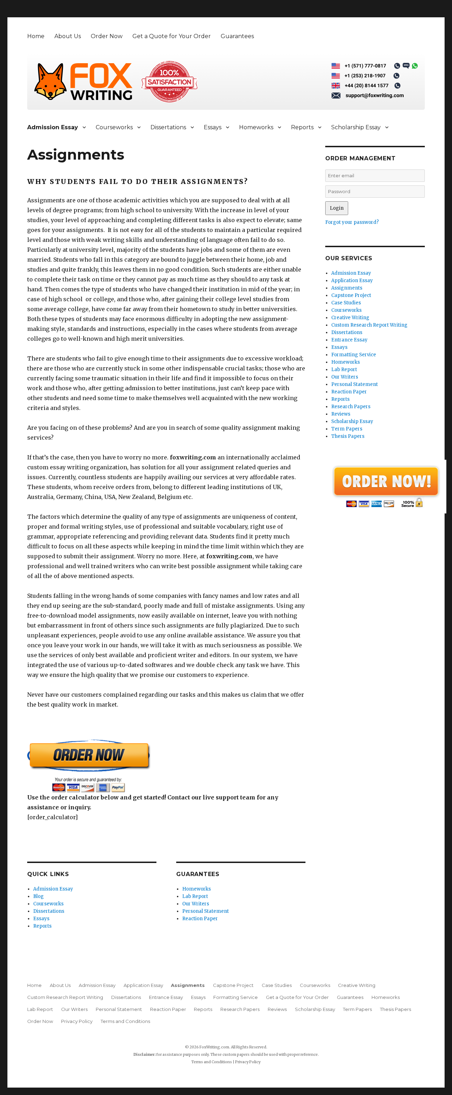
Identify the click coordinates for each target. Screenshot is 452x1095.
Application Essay (352, 281)
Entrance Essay (349, 340)
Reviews (340, 414)
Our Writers (195, 904)
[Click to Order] (166, 765)
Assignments (346, 288)
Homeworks (256, 127)
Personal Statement (205, 911)
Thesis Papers (347, 436)
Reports (302, 127)
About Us (67, 36)
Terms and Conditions (125, 1021)
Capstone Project (351, 295)
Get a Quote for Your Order (171, 36)
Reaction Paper (200, 919)
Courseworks (114, 127)
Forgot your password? (352, 222)
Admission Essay (52, 127)
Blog (38, 896)
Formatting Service (353, 355)
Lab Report (195, 896)
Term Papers (346, 429)
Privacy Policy (77, 1021)
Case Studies (346, 303)
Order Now (107, 36)
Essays (212, 127)
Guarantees (237, 36)
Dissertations (168, 127)
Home (35, 36)
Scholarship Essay (356, 127)
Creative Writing (350, 318)
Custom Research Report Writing (369, 325)
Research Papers (350, 407)
